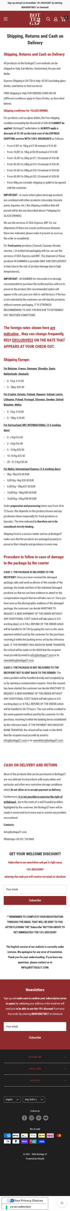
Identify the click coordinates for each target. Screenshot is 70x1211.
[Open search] (48, 19)
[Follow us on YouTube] (45, 1118)
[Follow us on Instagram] (31, 1118)
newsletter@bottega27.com (19, 660)
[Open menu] (5, 18)
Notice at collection (17, 1206)
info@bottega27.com (41, 655)
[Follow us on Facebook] (24, 1118)
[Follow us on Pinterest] (38, 1118)
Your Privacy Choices (28, 1200)
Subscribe (35, 900)
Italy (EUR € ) (31, 1099)
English (9, 1099)
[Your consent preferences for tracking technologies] (6, 1207)
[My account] (55, 19)
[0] (63, 19)
